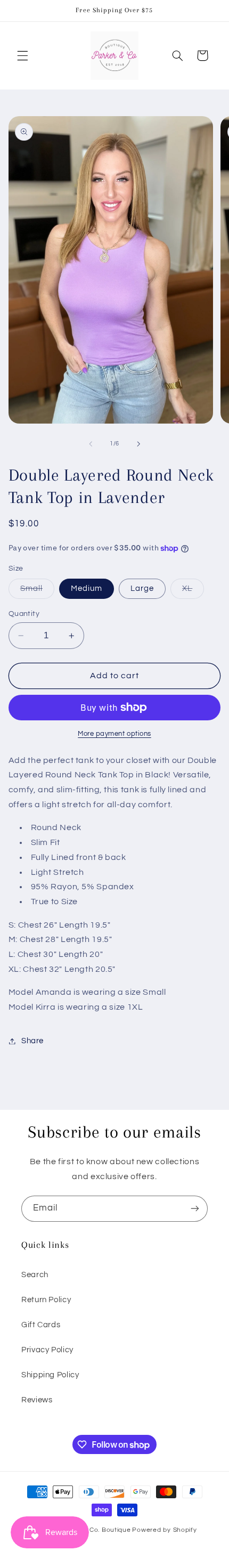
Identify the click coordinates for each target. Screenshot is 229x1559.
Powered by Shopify (164, 1530)
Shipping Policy (50, 1375)
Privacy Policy (47, 1350)
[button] (22, 55)
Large (142, 588)
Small (37, 591)
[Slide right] (138, 444)
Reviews (36, 1400)
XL (193, 591)
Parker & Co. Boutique (95, 1530)
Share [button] (32, 1041)
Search (34, 1275)
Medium (86, 588)
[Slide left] (90, 444)
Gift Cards (40, 1325)
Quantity (24, 614)
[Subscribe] (195, 1209)
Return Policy (46, 1300)
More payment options (114, 733)
